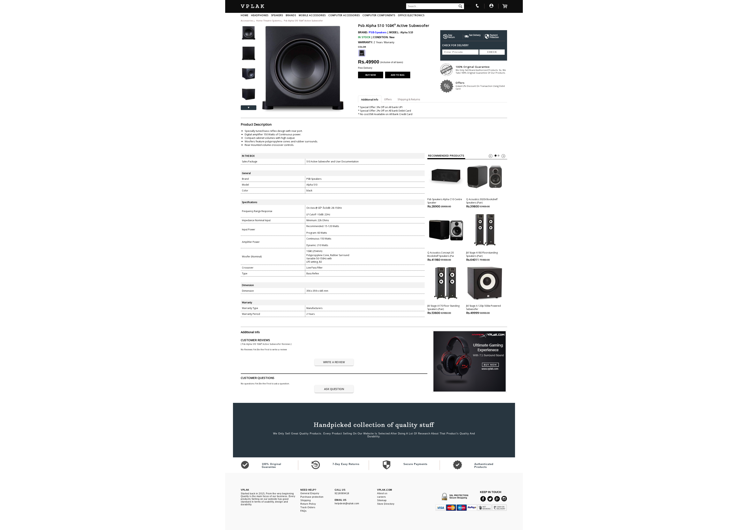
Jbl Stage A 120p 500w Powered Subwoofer (483, 309)
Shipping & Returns (409, 99)
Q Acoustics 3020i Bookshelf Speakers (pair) (481, 203)
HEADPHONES (259, 15)
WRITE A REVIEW (334, 362)
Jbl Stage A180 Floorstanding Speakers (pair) (482, 256)
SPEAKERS (277, 15)
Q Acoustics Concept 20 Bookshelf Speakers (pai (440, 256)
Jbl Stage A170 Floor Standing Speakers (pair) (443, 309)
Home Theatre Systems (268, 20)
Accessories (247, 20)
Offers (480, 85)
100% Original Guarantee (481, 69)
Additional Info (369, 99)
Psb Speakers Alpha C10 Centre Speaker (444, 203)
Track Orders (307, 507)
